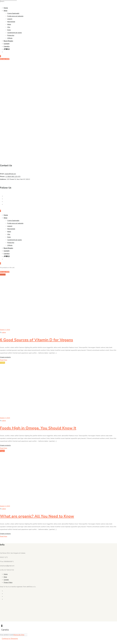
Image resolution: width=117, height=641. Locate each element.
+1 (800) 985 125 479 (12, 177)
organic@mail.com (10, 174)
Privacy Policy (8, 582)
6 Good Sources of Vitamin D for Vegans (36, 340)
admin (4, 332)
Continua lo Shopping (10, 638)
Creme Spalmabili (13, 13)
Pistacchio (10, 35)
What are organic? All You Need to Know (37, 516)
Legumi (9, 19)
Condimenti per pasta (14, 33)
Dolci (9, 30)
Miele (9, 24)
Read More (3, 360)
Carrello (7, 46)
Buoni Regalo (8, 41)
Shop (5, 11)
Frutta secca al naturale (15, 16)
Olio (8, 27)
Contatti (6, 44)
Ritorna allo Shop (18, 635)
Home (6, 8)
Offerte (9, 38)
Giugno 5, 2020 (5, 330)
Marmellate (11, 22)
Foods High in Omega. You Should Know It (38, 428)
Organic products (5, 357)
